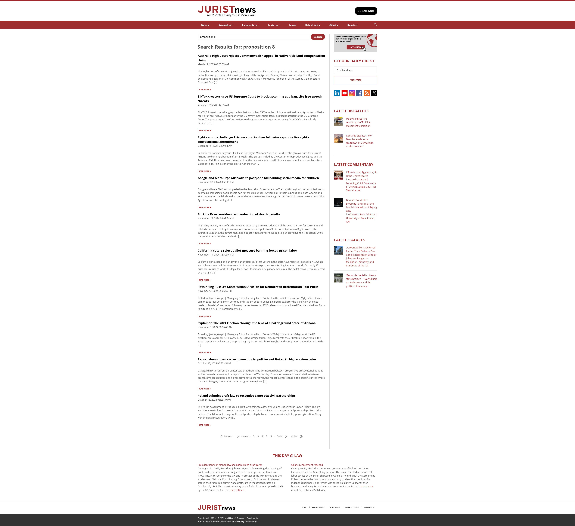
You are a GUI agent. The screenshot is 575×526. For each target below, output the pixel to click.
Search (318, 37)
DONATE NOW (366, 11)
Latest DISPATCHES (351, 110)
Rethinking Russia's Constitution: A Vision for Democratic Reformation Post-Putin (258, 287)
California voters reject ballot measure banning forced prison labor (247, 250)
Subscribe (355, 80)
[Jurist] (227, 11)
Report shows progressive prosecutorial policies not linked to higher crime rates (257, 359)
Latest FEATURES (349, 239)
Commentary (250, 24)
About (333, 24)
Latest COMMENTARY (353, 164)
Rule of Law (312, 24)
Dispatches (225, 24)
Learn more (366, 486)
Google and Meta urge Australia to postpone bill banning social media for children (258, 178)
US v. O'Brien (237, 490)
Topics (292, 24)
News (205, 24)
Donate (352, 24)
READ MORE (205, 89)
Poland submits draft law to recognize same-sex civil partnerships (247, 396)
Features (274, 24)
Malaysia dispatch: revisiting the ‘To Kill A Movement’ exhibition (358, 122)
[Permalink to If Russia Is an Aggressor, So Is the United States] (338, 175)
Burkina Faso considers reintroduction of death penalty (239, 214)
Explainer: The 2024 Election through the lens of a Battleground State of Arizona (257, 323)
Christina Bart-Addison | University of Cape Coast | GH (361, 218)
